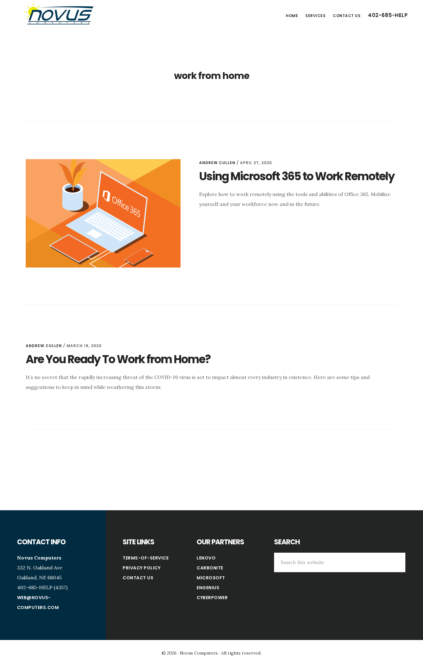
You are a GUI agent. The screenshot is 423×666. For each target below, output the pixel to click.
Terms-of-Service (145, 558)
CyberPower (212, 597)
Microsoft (211, 578)
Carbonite (210, 568)
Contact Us (138, 578)
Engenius (208, 588)
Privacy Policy (141, 568)
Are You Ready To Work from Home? (118, 359)
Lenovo (206, 558)
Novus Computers (58, 13)
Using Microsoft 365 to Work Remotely (297, 176)
